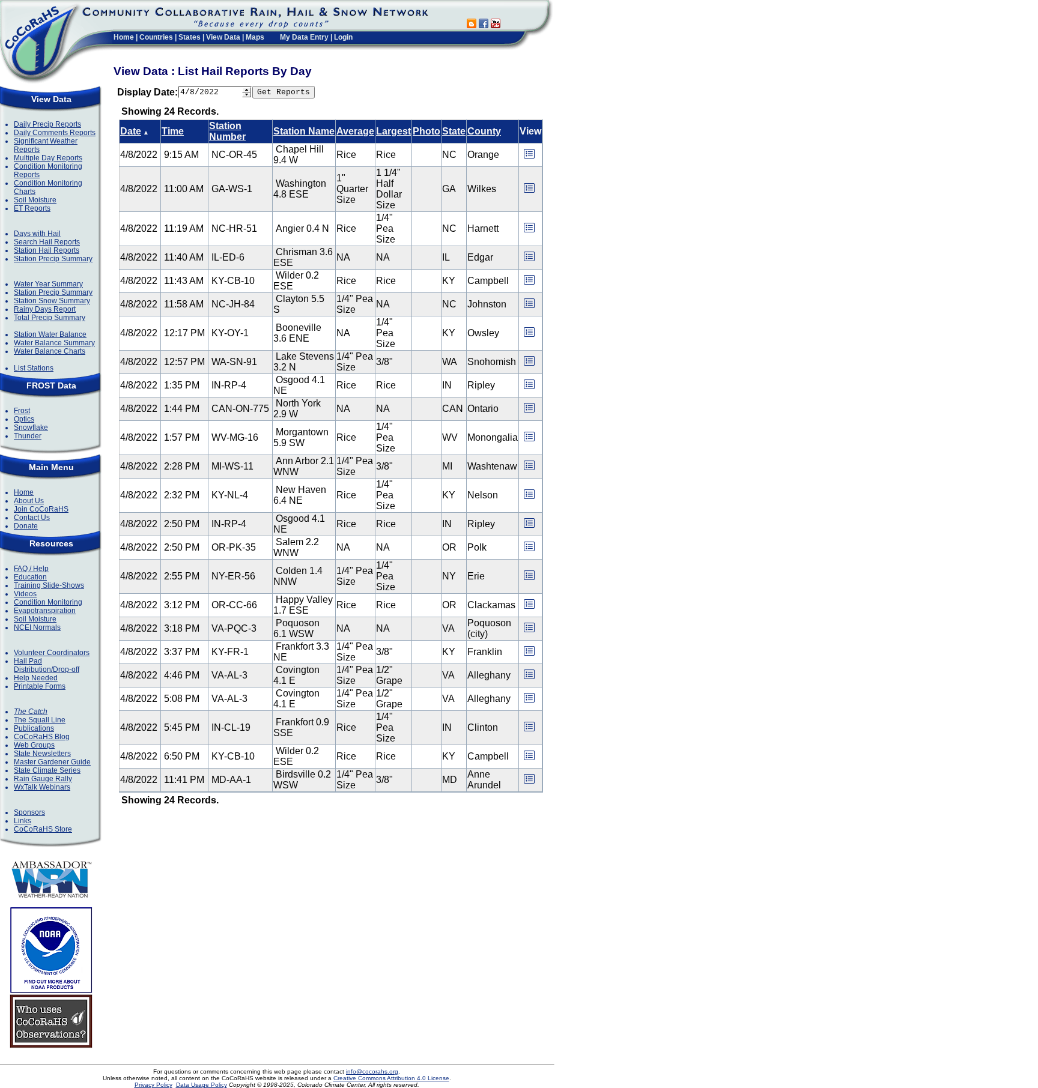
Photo (426, 131)
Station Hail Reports (46, 250)
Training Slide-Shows (49, 585)
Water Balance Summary (54, 343)
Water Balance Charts (49, 351)
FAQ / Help (31, 568)
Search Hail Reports (47, 242)
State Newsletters (42, 753)
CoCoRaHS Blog (42, 737)
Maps (255, 37)
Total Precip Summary (49, 317)
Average (355, 131)
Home (124, 37)
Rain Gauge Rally (43, 779)
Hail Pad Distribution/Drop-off (46, 665)
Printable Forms (39, 686)
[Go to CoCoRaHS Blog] (471, 25)
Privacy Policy (153, 1084)
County (484, 131)
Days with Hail (37, 233)
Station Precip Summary (53, 259)
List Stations (33, 368)
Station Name (304, 131)
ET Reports (32, 208)
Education (30, 577)
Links (22, 821)
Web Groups (34, 745)
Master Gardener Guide (52, 762)
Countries (156, 37)
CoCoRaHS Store (43, 829)
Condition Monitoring (48, 602)
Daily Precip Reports (47, 124)
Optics (24, 419)
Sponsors (29, 812)
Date (130, 131)
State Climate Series (47, 770)
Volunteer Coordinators (52, 652)
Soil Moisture (35, 200)
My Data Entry (304, 37)
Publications (34, 728)
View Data (223, 37)
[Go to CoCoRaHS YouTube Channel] (495, 25)
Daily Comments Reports (55, 132)
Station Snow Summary (52, 301)
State (454, 131)
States (189, 37)
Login (343, 37)
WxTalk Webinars (42, 787)
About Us (29, 501)
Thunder (27, 436)
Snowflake (31, 427)
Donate (26, 526)
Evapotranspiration (45, 610)
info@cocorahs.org (372, 1071)
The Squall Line (39, 720)
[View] (529, 158)
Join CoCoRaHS (41, 509)
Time (173, 131)
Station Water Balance (50, 334)
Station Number (227, 131)
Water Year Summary (48, 284)
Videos (25, 594)
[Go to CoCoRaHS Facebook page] (483, 25)
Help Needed (36, 678)
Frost (22, 410)
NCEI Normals (37, 627)
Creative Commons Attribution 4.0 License (391, 1078)
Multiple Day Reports (48, 158)
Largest (393, 131)
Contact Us (32, 517)
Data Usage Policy (201, 1084)
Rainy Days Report (45, 309)
